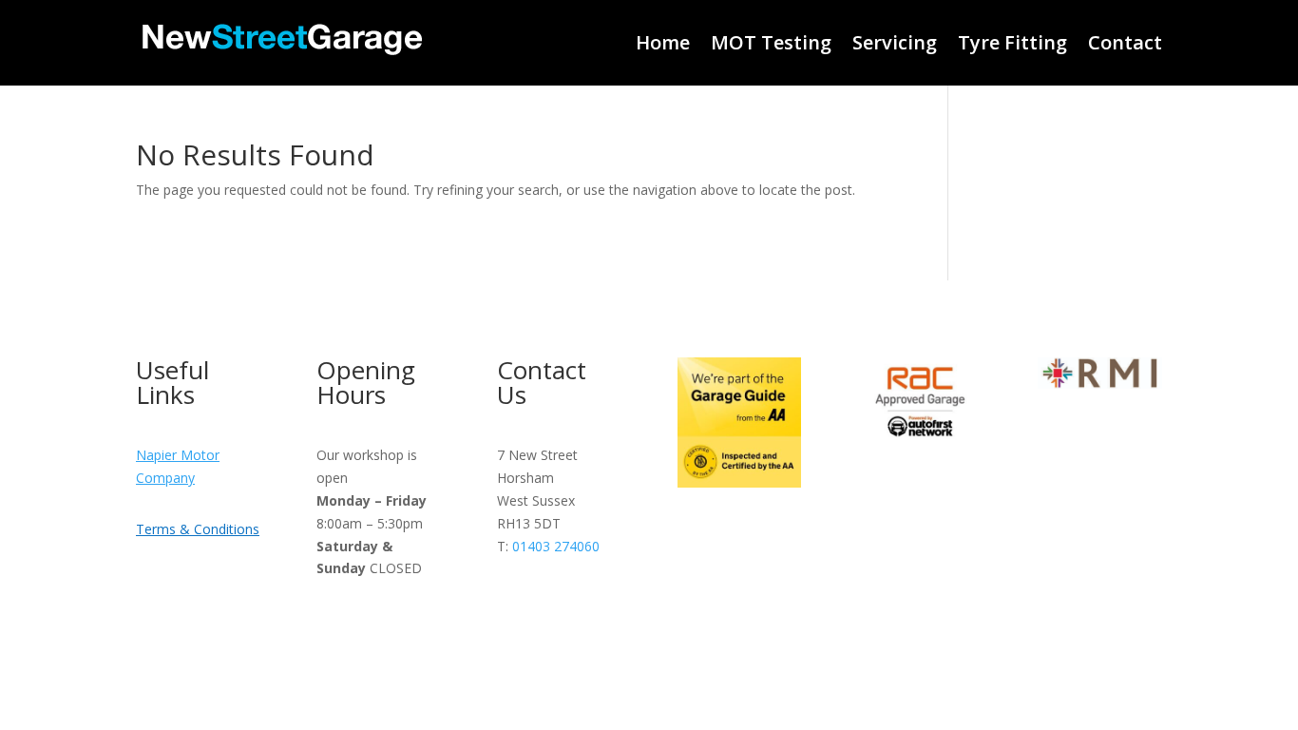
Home (663, 42)
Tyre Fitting (1012, 42)
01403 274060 (556, 546)
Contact (1125, 42)
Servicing (894, 42)
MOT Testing (771, 42)
